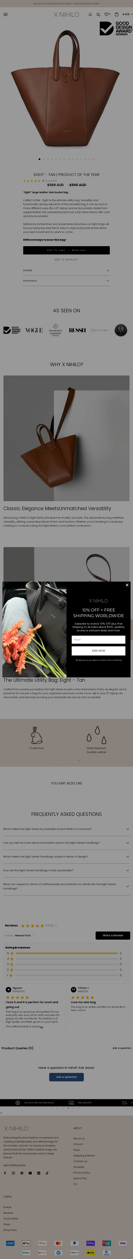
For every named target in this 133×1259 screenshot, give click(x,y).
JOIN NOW (98, 650)
